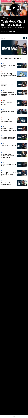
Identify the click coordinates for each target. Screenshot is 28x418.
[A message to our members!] (14, 50)
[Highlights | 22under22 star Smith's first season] (14, 128)
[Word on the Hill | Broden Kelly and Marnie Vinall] (14, 74)
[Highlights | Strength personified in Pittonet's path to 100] (14, 93)
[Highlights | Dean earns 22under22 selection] (14, 137)
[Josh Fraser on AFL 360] (14, 146)
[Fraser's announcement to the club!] (14, 164)
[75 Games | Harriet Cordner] (14, 84)
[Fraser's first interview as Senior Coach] (14, 183)
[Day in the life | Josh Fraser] (14, 111)
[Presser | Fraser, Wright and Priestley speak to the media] (14, 173)
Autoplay (20, 38)
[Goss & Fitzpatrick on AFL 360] (14, 103)
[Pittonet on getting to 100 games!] (14, 65)
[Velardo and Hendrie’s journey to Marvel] (14, 120)
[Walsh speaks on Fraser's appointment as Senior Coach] (14, 155)
